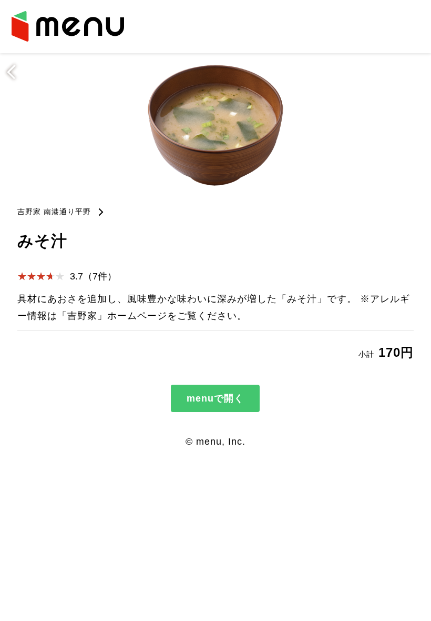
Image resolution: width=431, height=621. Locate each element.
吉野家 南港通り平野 (54, 211)
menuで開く (215, 398)
